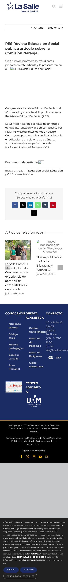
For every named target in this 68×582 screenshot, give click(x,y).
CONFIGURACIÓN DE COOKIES (20, 576)
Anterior (39, 27)
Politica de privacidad (22, 441)
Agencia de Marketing (34, 450)
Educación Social (38, 170)
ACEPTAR (11, 570)
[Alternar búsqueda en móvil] (54, 6)
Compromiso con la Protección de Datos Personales (33, 438)
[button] (7, 267)
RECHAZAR (28, 570)
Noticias (28, 174)
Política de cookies (45, 441)
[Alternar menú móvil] (61, 6)
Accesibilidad (34, 444)
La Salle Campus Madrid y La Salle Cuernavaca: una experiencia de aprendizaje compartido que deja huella (16, 276)
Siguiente (54, 27)
